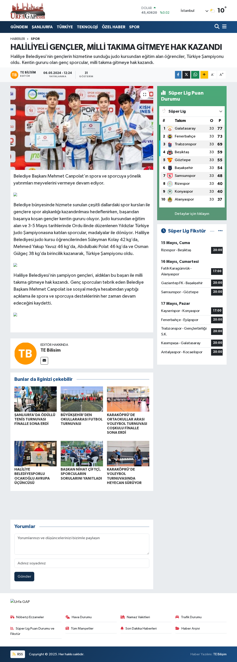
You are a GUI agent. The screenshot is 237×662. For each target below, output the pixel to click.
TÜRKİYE (65, 27)
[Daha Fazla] (204, 75)
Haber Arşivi (190, 628)
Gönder (24, 577)
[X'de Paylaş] (186, 75)
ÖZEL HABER (113, 27)
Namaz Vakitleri (138, 617)
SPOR (134, 27)
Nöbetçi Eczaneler (30, 617)
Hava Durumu (82, 617)
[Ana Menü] (223, 27)
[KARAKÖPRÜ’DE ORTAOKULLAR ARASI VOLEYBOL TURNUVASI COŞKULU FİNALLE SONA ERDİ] (128, 399)
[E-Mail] (44, 361)
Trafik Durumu (191, 617)
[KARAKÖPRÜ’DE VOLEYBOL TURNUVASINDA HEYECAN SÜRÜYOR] (128, 453)
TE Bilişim (220, 654)
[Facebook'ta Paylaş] (178, 75)
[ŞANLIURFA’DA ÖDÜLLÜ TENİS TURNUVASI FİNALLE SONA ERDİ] (35, 399)
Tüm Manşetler (82, 628)
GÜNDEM (19, 27)
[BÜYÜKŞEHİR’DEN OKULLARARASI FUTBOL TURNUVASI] (82, 399)
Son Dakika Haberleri (141, 628)
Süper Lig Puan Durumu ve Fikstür (32, 631)
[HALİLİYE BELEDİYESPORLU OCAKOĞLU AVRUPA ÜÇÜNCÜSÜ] (35, 453)
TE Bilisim (51, 350)
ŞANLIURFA (42, 27)
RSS (20, 654)
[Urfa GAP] (27, 10)
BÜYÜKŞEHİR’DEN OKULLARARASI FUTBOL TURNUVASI (82, 419)
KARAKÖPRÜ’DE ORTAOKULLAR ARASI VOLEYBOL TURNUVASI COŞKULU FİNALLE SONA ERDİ (127, 424)
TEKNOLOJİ (87, 27)
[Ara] (217, 27)
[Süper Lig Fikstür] (220, 231)
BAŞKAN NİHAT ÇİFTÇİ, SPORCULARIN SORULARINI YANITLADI (81, 474)
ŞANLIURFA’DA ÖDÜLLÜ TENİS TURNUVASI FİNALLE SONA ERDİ (34, 419)
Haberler (17, 39)
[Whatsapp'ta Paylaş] (195, 75)
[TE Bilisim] (25, 353)
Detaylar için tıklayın (192, 214)
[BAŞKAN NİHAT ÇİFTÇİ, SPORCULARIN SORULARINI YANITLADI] (82, 453)
